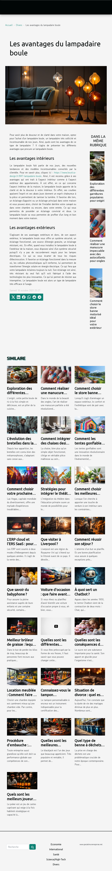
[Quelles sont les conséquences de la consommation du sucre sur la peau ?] (90, 626)
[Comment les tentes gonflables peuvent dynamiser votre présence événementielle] (90, 424)
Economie (56, 844)
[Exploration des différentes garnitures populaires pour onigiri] (97, 166)
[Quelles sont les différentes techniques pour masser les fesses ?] (56, 626)
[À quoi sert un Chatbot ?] (90, 575)
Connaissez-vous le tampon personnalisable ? (56, 694)
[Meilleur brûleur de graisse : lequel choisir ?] (22, 626)
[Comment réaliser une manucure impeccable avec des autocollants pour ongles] (97, 223)
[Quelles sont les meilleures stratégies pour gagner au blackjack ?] (56, 726)
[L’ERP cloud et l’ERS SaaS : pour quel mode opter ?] (22, 525)
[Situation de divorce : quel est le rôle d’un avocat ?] (90, 676)
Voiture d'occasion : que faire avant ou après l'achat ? (55, 594)
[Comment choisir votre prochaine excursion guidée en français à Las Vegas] (22, 475)
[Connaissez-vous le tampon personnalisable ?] (56, 676)
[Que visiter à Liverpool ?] (56, 525)
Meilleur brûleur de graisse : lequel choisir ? (21, 644)
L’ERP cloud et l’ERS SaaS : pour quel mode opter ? (21, 543)
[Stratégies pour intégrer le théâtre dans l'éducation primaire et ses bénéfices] (56, 475)
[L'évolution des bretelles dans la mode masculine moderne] (22, 424)
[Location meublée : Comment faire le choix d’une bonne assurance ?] (22, 676)
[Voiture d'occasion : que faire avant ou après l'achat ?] (56, 575)
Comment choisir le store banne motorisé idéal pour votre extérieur (96, 314)
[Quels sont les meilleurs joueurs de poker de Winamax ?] (22, 780)
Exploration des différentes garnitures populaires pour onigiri (97, 192)
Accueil (9, 25)
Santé (56, 854)
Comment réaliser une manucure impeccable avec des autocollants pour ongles (97, 250)
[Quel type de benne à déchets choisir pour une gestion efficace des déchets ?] (90, 726)
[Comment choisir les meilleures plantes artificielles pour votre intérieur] (90, 475)
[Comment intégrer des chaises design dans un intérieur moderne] (56, 424)
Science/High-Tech (56, 859)
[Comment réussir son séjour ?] (90, 525)
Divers (19, 25)
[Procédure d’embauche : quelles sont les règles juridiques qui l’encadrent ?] (22, 726)
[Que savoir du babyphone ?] (22, 575)
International (56, 849)
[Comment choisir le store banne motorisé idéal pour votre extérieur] (96, 283)
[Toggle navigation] (8, 7)
